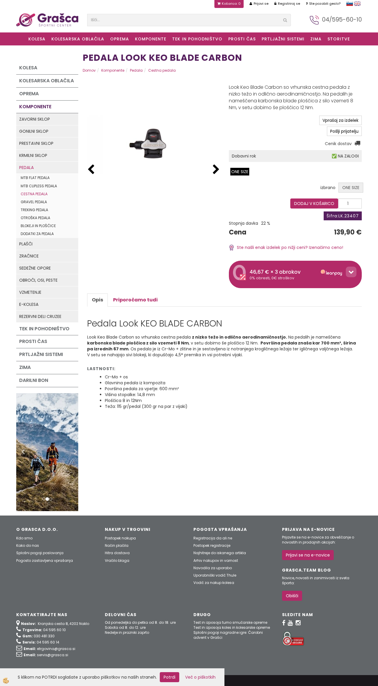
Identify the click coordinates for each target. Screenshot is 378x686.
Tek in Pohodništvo (197, 39)
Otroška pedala (35, 217)
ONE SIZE (239, 172)
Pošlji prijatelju (344, 131)
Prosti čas (242, 39)
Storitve (339, 39)
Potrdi (169, 677)
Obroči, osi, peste (38, 280)
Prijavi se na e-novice (308, 555)
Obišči (292, 596)
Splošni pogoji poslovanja (39, 552)
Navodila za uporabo (212, 567)
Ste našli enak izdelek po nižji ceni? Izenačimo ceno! (288, 247)
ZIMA (316, 39)
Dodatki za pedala (37, 233)
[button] (216, 169)
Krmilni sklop (33, 155)
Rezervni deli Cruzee (40, 316)
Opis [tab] (97, 299)
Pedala (26, 167)
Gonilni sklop (33, 131)
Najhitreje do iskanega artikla (219, 552)
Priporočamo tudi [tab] (135, 299)
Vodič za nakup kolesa (213, 582)
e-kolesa (28, 304)
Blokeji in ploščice (38, 225)
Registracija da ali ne (212, 538)
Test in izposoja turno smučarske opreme (230, 622)
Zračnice (29, 256)
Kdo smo (24, 538)
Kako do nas (27, 545)
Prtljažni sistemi (283, 39)
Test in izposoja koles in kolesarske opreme (231, 627)
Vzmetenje (30, 292)
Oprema (119, 39)
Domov (89, 70)
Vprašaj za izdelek (340, 120)
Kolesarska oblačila (77, 39)
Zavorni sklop (34, 119)
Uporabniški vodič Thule (214, 575)
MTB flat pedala (35, 177)
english (357, 3)
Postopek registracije (211, 545)
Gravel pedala (34, 201)
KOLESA (36, 39)
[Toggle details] (351, 272)
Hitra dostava (117, 552)
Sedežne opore (35, 268)
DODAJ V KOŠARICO (314, 203)
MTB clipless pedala (39, 185)
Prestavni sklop (36, 143)
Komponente (150, 39)
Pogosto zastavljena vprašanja (44, 560)
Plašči (25, 244)
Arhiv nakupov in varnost (215, 560)
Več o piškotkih (200, 677)
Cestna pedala (34, 193)
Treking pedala (34, 209)
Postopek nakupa (120, 538)
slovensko (349, 3)
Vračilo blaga (117, 560)
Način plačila (116, 545)
